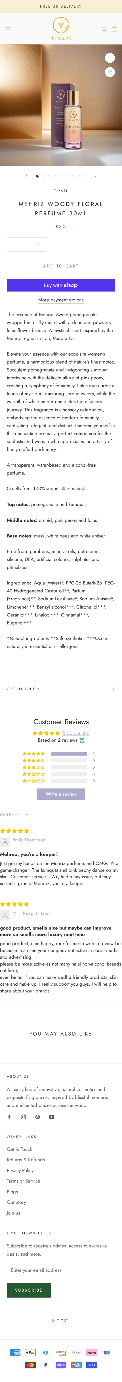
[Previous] (27, 176)
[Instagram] (23, 1116)
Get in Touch (19, 1149)
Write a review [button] (61, 794)
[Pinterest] (37, 1116)
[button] (34, 754)
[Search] (104, 28)
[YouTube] (51, 1116)
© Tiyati (61, 1320)
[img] (14, 831)
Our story (16, 1202)
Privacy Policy (20, 1170)
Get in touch (23, 689)
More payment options (61, 299)
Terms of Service (23, 1180)
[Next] (95, 176)
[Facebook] (9, 1116)
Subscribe (29, 1290)
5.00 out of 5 (76, 733)
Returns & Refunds (26, 1159)
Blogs (12, 1191)
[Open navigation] (8, 28)
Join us (13, 1212)
